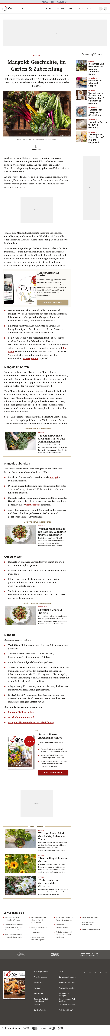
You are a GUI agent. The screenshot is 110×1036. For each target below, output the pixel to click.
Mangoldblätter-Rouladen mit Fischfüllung (31, 722)
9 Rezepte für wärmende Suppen (95, 83)
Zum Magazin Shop (41, 971)
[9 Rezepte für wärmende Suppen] (81, 82)
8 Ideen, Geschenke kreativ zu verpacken (38, 938)
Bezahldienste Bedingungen (64, 994)
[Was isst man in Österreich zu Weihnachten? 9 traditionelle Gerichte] (81, 97)
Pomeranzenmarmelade (91, 929)
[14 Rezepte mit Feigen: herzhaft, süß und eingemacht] (81, 137)
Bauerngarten (30, 358)
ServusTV (62, 971)
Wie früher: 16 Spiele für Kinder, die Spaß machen (14, 935)
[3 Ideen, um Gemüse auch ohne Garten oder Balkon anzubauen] (20, 443)
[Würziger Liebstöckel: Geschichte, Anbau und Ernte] (20, 838)
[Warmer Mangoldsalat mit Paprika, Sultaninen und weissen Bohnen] (20, 536)
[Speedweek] (89, 954)
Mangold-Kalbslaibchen (21, 712)
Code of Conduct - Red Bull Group (67, 1000)
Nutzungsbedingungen (67, 977)
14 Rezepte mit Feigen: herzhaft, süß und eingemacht (96, 138)
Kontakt (37, 988)
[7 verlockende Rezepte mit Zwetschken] (81, 111)
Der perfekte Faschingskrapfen (62, 926)
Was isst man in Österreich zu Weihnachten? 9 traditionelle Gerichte (96, 98)
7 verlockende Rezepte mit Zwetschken (95, 112)
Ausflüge (48, 9)
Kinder (80, 9)
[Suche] (101, 9)
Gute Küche (42, 607)
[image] (14, 985)
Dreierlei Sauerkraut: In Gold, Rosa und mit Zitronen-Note (39, 930)
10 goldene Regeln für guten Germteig (97, 125)
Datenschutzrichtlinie (67, 982)
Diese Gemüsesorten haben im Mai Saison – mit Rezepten (39, 920)
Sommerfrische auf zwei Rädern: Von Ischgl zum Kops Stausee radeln (14, 927)
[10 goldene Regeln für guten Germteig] (81, 124)
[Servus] (7, 8)
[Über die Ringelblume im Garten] (20, 863)
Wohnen (60, 9)
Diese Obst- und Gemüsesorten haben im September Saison (96, 69)
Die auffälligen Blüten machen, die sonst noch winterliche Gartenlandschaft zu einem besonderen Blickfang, (53, 892)
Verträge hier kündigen (67, 988)
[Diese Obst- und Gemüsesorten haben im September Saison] (81, 67)
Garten (37, 9)
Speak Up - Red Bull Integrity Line (41, 1000)
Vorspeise (42, 526)
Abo (70, 9)
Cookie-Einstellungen (67, 1004)
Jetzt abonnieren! (53, 772)
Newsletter (38, 982)
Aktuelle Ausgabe (40, 977)
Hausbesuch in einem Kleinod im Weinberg (12, 918)
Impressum (38, 1004)
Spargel (54, 477)
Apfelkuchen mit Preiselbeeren (88, 923)
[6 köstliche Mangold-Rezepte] (20, 615)
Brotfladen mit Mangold (21, 717)
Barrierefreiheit (40, 1010)
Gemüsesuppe (32, 504)
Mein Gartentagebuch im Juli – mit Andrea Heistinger (64, 934)
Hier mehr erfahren (52, 302)
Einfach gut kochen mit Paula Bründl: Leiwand (64, 918)
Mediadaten (38, 993)
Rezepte (25, 9)
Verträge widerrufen (66, 1010)
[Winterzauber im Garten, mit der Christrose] (20, 885)
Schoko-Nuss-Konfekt (90, 917)
